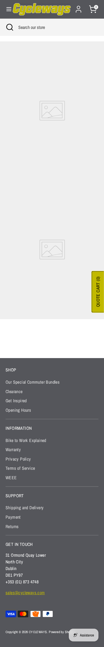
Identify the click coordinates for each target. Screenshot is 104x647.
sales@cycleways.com (25, 592)
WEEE (11, 477)
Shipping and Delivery (25, 507)
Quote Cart (98, 291)
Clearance (14, 391)
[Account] (78, 7)
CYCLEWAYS (38, 632)
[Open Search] (9, 27)
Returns (12, 526)
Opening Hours (18, 410)
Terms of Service (20, 468)
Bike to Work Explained (26, 440)
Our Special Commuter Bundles (33, 382)
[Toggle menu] (6, 9)
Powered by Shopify (62, 632)
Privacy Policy (18, 459)
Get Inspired (16, 401)
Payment (13, 517)
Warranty (13, 449)
